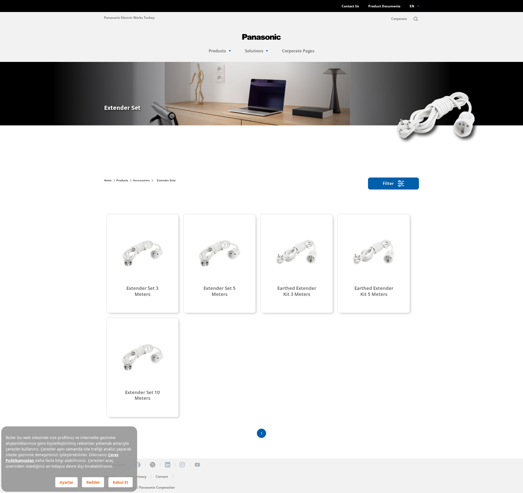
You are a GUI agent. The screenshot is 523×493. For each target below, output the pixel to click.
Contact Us (350, 6)
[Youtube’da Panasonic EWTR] (197, 464)
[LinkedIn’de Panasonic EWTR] (167, 464)
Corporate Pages (298, 50)
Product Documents (384, 6)
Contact (162, 476)
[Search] (415, 19)
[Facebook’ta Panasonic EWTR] (138, 464)
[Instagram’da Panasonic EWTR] (182, 464)
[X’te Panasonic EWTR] (152, 464)
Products (217, 50)
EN (412, 6)
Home (108, 180)
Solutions (254, 50)
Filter (388, 183)
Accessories (141, 180)
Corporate (399, 19)
